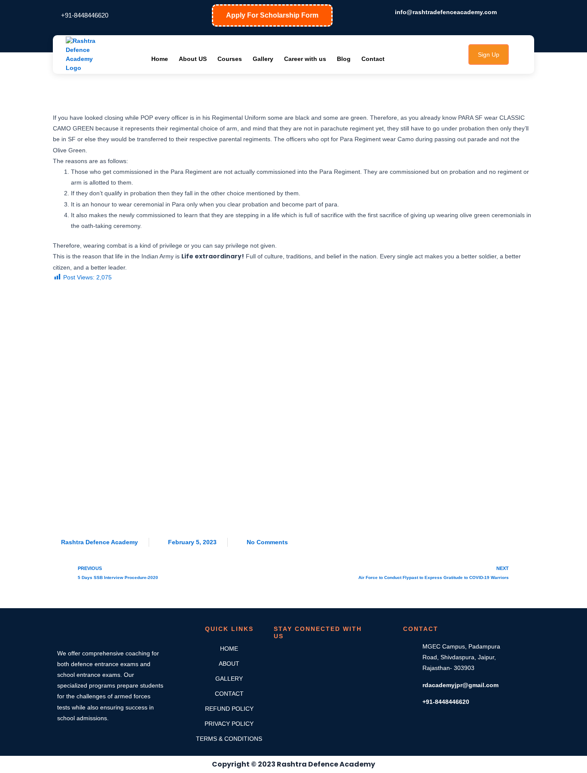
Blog (344, 58)
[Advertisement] (293, 405)
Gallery (263, 58)
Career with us (305, 58)
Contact (373, 58)
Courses (229, 58)
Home (159, 58)
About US (193, 58)
